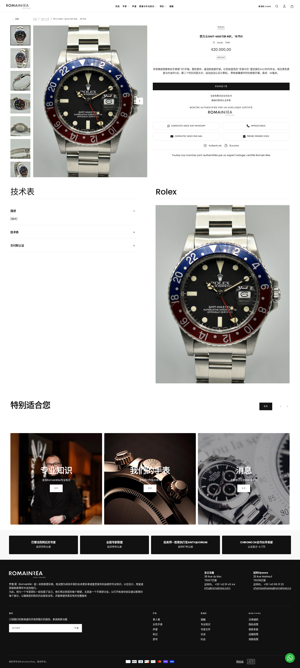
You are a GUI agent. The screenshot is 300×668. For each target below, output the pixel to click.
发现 (266, 406)
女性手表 (157, 624)
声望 (134, 6)
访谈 (203, 634)
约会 (203, 639)
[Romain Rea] (27, 574)
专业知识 (205, 624)
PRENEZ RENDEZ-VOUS (258, 136)
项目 (162, 6)
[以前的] (280, 406)
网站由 (240, 661)
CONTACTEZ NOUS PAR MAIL (188, 136)
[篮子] (292, 7)
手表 (125, 6)
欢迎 (117, 6)
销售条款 (253, 629)
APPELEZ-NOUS (258, 125)
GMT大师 (45, 19)
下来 (76, 628)
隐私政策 (253, 624)
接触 (171, 6)
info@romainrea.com (217, 588)
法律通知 (253, 619)
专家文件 (205, 629)
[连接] (284, 6)
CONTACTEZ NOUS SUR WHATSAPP (188, 125)
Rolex (221, 27)
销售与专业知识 (146, 6)
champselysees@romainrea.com (273, 588)
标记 (155, 634)
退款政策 (253, 639)
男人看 (156, 619)
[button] (265, 7)
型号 (155, 639)
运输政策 (253, 634)
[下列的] (287, 406)
